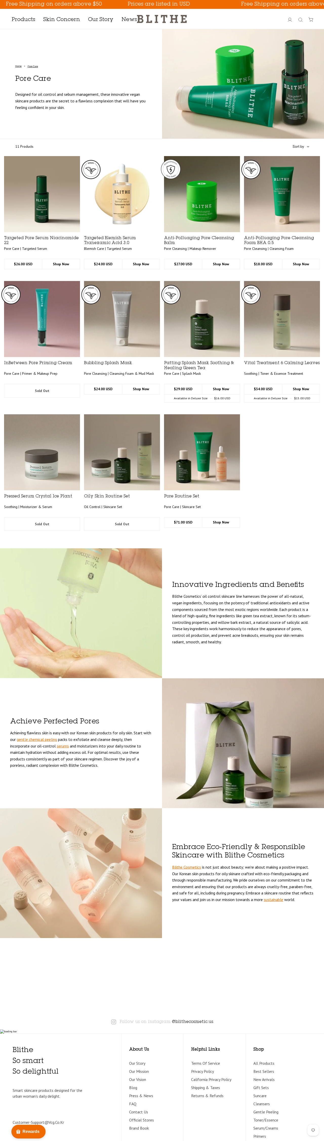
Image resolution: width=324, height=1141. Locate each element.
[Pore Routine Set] (202, 452)
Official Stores (141, 1120)
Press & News (141, 1095)
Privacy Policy (202, 1071)
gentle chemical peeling (37, 739)
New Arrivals (264, 1079)
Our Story (137, 1063)
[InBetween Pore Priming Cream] (42, 319)
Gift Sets (261, 1087)
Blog (133, 1087)
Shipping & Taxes (205, 1087)
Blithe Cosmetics (186, 867)
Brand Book (139, 1128)
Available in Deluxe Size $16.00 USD (202, 398)
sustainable (273, 899)
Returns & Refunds (207, 1095)
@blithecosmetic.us (192, 1022)
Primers (259, 1136)
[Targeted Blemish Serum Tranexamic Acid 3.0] (122, 194)
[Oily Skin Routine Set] (122, 452)
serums (63, 745)
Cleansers (261, 1103)
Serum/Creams (265, 1128)
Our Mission (139, 1071)
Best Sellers (263, 1071)
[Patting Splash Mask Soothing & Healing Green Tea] (202, 319)
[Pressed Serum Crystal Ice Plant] (42, 452)
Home (18, 66)
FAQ (132, 1103)
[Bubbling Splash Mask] (122, 319)
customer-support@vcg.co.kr (38, 1122)
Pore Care (33, 66)
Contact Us (138, 1111)
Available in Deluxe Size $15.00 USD (282, 398)
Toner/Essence (265, 1120)
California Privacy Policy (211, 1079)
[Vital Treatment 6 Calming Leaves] (282, 319)
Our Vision (137, 1079)
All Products (263, 1063)
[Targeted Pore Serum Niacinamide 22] (42, 194)
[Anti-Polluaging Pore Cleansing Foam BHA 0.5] (282, 194)
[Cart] (311, 20)
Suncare (260, 1095)
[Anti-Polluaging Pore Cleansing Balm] (202, 194)
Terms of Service (205, 1063)
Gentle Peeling (265, 1111)
